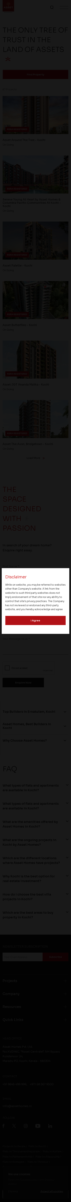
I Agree (35, 620)
